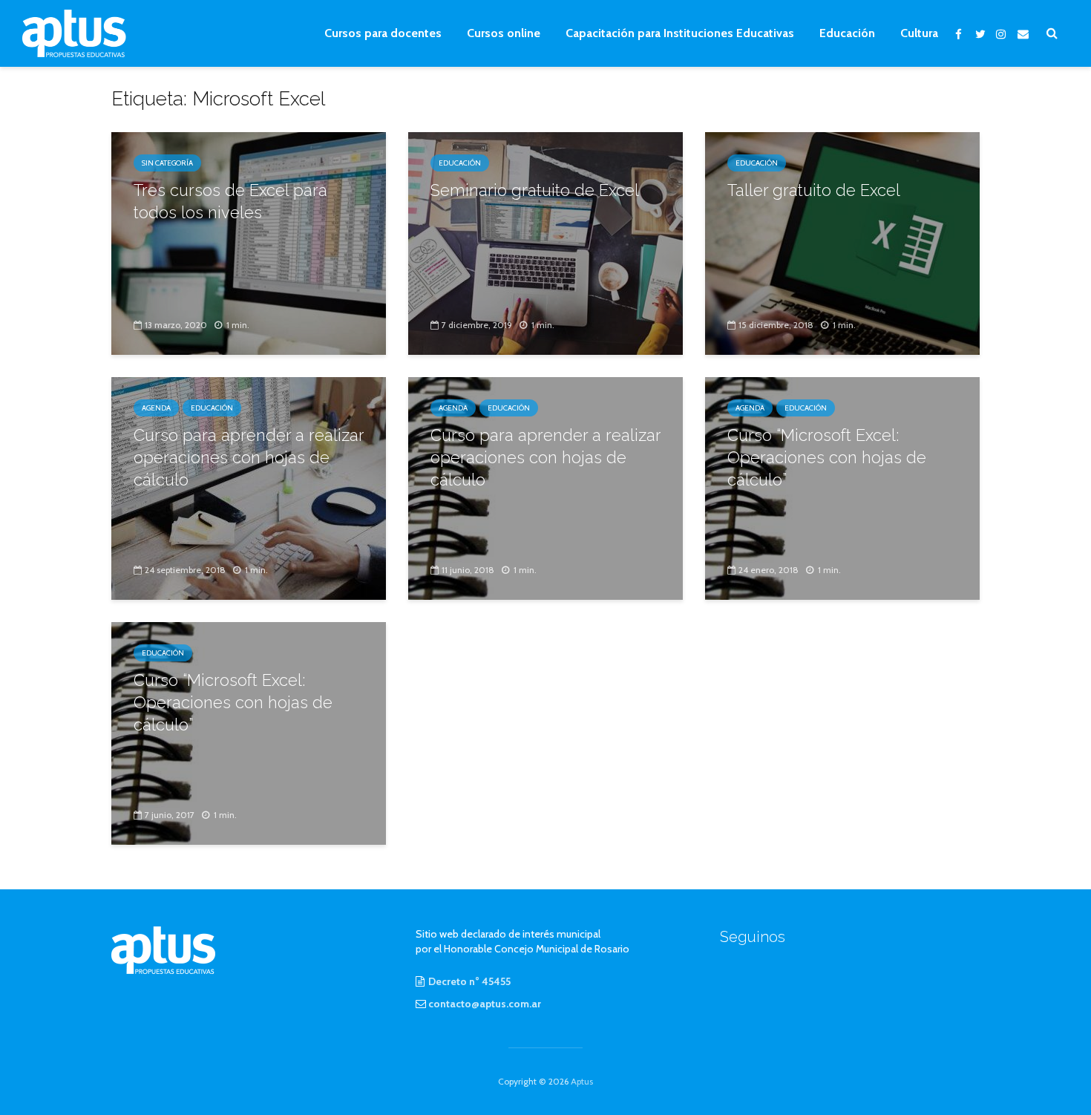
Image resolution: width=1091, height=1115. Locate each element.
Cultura (919, 33)
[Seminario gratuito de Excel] (545, 242)
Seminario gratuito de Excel (534, 190)
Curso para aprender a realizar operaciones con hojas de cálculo (249, 457)
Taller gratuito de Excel (813, 190)
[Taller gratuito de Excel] (842, 242)
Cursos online (503, 33)
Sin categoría (167, 163)
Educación (847, 33)
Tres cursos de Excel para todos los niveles (230, 201)
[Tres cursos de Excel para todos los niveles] (248, 242)
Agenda (156, 408)
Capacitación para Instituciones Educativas (680, 33)
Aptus (582, 1081)
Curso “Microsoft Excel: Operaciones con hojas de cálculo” (826, 457)
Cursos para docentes (383, 33)
